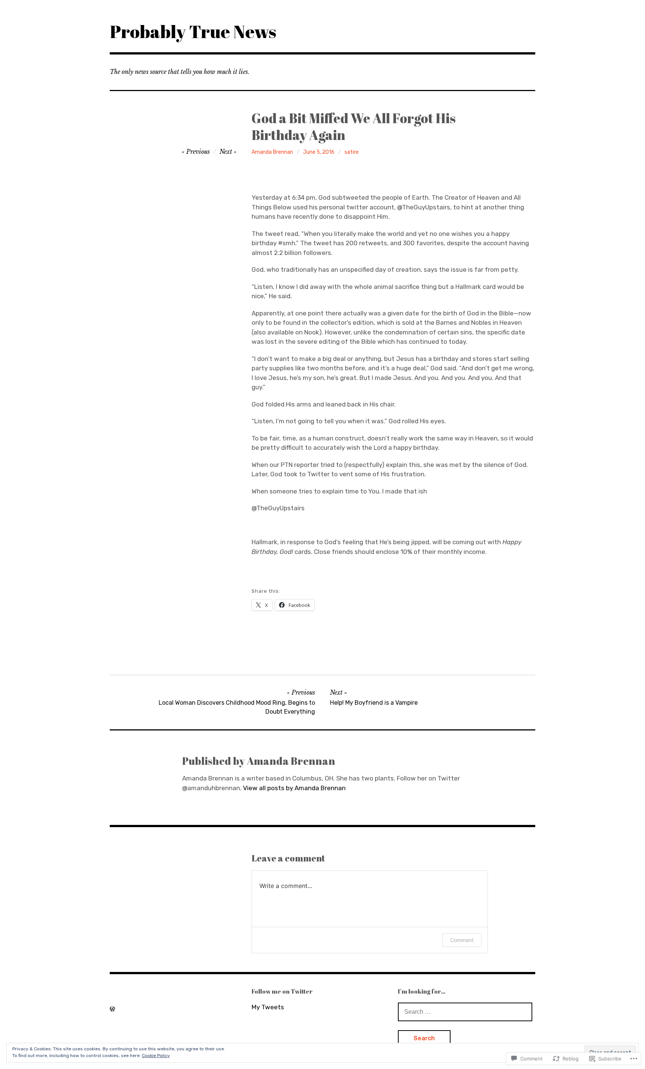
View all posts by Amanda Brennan (294, 788)
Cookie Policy (156, 1055)
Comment (462, 940)
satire (352, 152)
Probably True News (193, 31)
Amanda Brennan (272, 152)
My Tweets (268, 1007)
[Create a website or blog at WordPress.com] (112, 1009)
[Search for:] (465, 1011)
